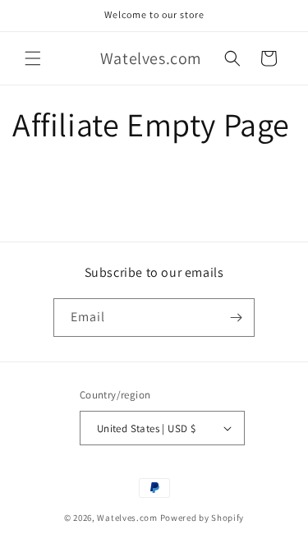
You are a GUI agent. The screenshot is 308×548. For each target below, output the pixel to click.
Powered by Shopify (202, 517)
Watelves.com (127, 517)
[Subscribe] (236, 317)
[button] (33, 58)
